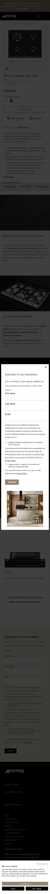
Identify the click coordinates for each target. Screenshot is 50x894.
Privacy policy (42, 863)
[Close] (46, 366)
